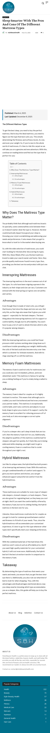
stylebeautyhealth (14, 32)
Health (5, 17)
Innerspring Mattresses (19, 173)
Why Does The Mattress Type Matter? (25, 170)
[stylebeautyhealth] (4, 32)
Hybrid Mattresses (18, 192)
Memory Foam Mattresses (20, 183)
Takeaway (14, 201)
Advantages (19, 176)
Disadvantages (20, 179)
